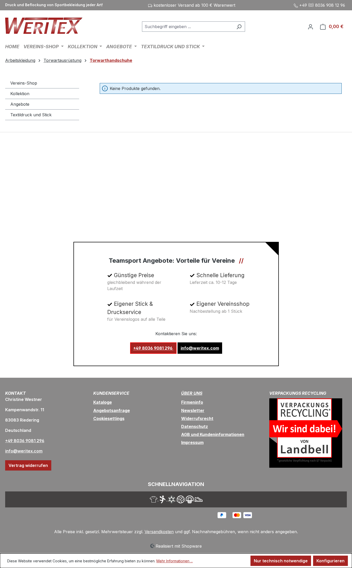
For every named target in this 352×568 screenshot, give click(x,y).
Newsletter (192, 410)
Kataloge (102, 402)
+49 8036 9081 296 (153, 348)
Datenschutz (194, 426)
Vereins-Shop (23, 83)
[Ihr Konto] (310, 26)
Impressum (192, 442)
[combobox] (187, 26)
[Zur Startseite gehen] (43, 26)
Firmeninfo (192, 402)
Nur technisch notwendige (281, 560)
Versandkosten (159, 531)
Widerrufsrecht (197, 418)
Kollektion (19, 93)
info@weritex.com (200, 348)
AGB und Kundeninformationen (212, 434)
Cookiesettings (108, 418)
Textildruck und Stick (31, 114)
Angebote (19, 104)
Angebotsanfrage (111, 410)
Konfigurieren (330, 560)
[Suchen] (239, 26)
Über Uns (191, 393)
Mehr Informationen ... (174, 561)
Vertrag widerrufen (28, 465)
